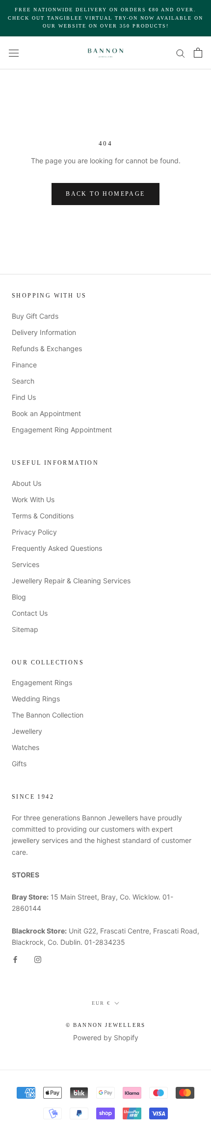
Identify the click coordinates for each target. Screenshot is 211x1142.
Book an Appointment (46, 413)
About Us (26, 483)
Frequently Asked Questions (57, 548)
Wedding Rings (36, 698)
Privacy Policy (34, 532)
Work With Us (33, 499)
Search (23, 381)
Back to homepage (105, 193)
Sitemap (25, 629)
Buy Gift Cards (35, 316)
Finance (24, 365)
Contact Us (30, 613)
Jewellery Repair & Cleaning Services (71, 580)
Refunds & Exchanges (47, 348)
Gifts (19, 763)
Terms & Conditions (43, 515)
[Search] (180, 53)
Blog (19, 597)
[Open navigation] (14, 52)
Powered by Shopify (105, 1037)
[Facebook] (15, 958)
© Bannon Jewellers (106, 1025)
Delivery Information (44, 332)
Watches (25, 747)
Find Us (24, 397)
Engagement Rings (42, 682)
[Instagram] (37, 958)
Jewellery (27, 731)
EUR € (101, 1003)
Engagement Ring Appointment (62, 429)
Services (25, 564)
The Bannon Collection (47, 715)
